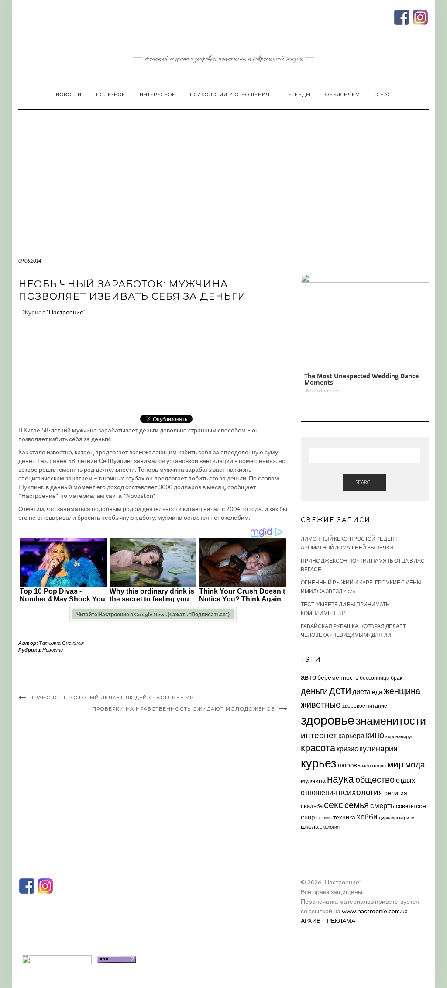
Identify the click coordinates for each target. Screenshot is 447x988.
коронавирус (399, 736)
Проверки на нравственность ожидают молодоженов (183, 709)
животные (320, 704)
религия (395, 792)
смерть (382, 805)
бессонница (374, 677)
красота (318, 747)
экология (330, 826)
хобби (367, 816)
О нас (383, 94)
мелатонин (374, 765)
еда (377, 691)
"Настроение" (66, 312)
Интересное (157, 94)
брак (396, 677)
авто (308, 676)
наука (340, 779)
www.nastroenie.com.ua (375, 911)
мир (395, 764)
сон (421, 805)
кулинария (378, 748)
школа (310, 826)
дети (340, 690)
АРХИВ (310, 920)
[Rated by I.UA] (57, 958)
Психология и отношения (230, 94)
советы (405, 805)
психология (360, 792)
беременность (337, 677)
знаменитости (391, 720)
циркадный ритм (397, 817)
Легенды (297, 94)
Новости (69, 94)
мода (415, 764)
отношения (319, 792)
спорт (309, 817)
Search (364, 482)
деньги (314, 690)
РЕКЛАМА (341, 920)
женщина (402, 691)
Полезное (110, 94)
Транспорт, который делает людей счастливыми (112, 697)
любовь (349, 765)
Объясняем (342, 94)
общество (375, 779)
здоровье (327, 719)
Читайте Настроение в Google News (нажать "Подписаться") (153, 614)
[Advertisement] (223, 175)
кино (375, 735)
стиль (325, 817)
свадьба (312, 805)
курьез (318, 763)
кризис (347, 748)
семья (356, 804)
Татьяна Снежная (61, 643)
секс (333, 804)
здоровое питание (364, 705)
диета (361, 691)
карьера (351, 735)
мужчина (313, 780)
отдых (405, 780)
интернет (319, 735)
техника (344, 817)
